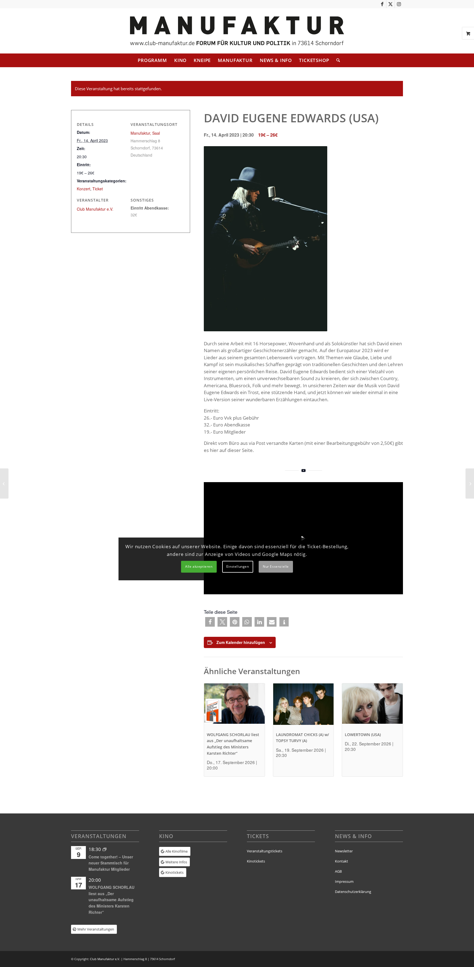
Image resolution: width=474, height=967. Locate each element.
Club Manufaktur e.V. (95, 209)
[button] (210, 622)
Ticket (97, 188)
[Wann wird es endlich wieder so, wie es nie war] (4, 483)
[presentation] (234, 706)
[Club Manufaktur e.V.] (237, 30)
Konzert (83, 188)
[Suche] (336, 60)
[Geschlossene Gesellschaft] (469, 483)
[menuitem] (152, 60)
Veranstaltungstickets (264, 851)
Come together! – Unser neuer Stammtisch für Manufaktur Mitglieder (111, 863)
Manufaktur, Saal (145, 133)
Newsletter (344, 851)
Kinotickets (256, 861)
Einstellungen (237, 566)
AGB (338, 871)
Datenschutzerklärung (353, 891)
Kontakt (341, 861)
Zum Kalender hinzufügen (240, 642)
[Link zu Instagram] (399, 4)
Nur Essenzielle (276, 566)
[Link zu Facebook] (382, 4)
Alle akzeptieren (199, 566)
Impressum (344, 881)
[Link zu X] (390, 4)
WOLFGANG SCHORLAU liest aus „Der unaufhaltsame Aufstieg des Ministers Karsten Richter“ (111, 899)
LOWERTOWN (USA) (363, 734)
